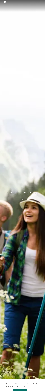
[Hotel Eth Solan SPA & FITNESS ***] (4, 3)
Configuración (7, 389)
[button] (43, 3)
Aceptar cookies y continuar (20, 389)
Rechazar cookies (33, 389)
